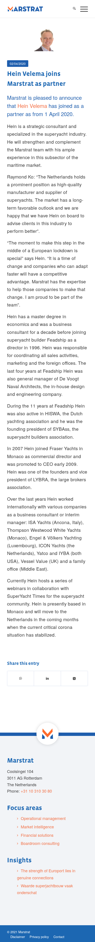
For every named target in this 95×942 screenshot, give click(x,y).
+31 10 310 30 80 (36, 791)
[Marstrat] (25, 9)
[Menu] (82, 9)
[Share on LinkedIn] (47, 678)
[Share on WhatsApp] (20, 678)
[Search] (72, 9)
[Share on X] (74, 678)
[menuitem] (72, 9)
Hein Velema (32, 105)
